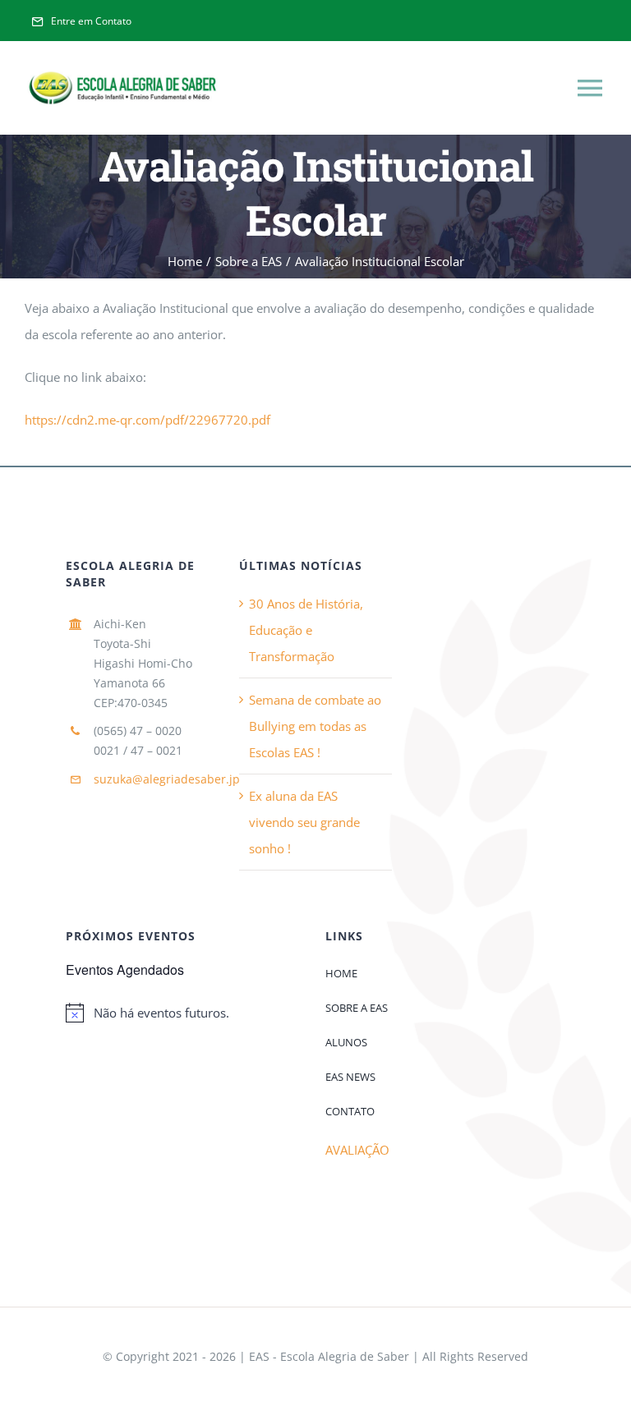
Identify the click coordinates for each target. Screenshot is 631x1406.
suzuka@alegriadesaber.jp (167, 779)
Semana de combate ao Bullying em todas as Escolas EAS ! (315, 726)
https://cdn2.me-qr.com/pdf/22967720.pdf (147, 419)
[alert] (186, 1012)
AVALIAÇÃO (357, 1150)
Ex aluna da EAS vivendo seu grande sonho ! (304, 822)
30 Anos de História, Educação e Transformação (306, 629)
